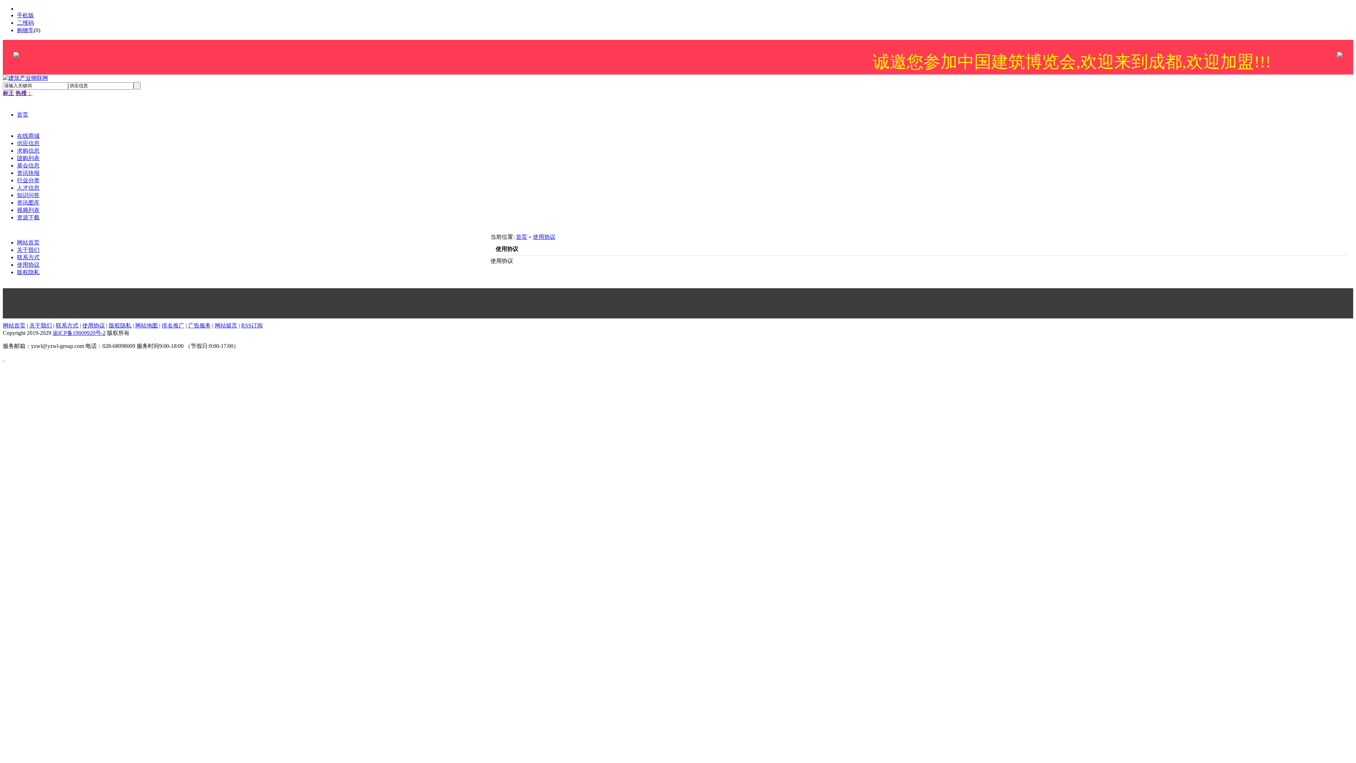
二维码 (25, 23)
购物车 (25, 30)
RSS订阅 (252, 326)
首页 (521, 237)
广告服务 (199, 326)
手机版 (25, 15)
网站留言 (226, 326)
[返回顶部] (3, 359)
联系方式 (28, 257)
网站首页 (28, 242)
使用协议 (28, 265)
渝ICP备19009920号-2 (79, 333)
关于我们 (28, 250)
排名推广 (173, 326)
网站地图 (146, 326)
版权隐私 (28, 272)
